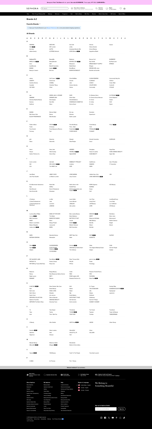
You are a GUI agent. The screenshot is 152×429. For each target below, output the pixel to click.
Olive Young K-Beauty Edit (38, 14)
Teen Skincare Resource (66, 410)
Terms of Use (37, 419)
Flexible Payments (65, 406)
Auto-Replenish (47, 399)
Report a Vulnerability (31, 410)
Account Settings (47, 395)
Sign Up (121, 409)
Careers (28, 389)
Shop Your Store (47, 408)
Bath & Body (79, 14)
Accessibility (63, 408)
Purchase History (47, 393)
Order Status (46, 391)
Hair (72, 14)
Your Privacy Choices (56, 419)
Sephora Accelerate (31, 406)
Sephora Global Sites (31, 402)
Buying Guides (64, 397)
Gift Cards (113, 14)
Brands (94, 14)
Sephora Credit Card (48, 387)
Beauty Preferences (52, 28)
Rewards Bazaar (47, 404)
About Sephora (30, 384)
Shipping (63, 391)
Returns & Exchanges (65, 387)
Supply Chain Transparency (33, 393)
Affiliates (28, 395)
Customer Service (64, 384)
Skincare (57, 14)
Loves (45, 406)
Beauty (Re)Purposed (31, 408)
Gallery (45, 389)
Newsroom (29, 387)
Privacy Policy (30, 419)
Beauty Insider (47, 384)
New (28, 14)
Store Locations (64, 404)
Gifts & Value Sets (103, 14)
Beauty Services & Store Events (50, 397)
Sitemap (49, 419)
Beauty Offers (46, 402)
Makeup (50, 14)
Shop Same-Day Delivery (49, 410)
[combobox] (54, 8)
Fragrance (65, 14)
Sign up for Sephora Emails (102, 405)
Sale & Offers (122, 14)
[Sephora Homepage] (32, 8)
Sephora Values (30, 391)
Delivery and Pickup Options (67, 389)
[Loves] (121, 8)
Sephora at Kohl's (64, 402)
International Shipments (66, 395)
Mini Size (87, 14)
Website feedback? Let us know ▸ (76, 367)
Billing (62, 393)
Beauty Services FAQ (65, 399)
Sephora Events (30, 397)
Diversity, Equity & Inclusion (32, 404)
